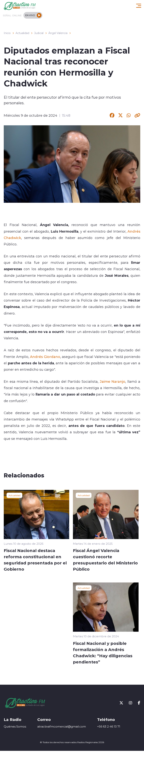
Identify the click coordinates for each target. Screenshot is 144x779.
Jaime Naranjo (112, 381)
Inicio (7, 33)
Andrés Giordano (45, 356)
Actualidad (22, 33)
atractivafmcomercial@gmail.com (61, 726)
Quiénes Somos (15, 726)
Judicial (39, 33)
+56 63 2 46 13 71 (108, 726)
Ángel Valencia (58, 33)
